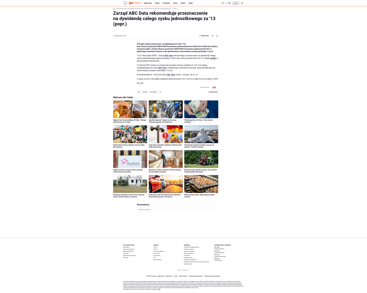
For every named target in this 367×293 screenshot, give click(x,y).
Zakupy (183, 3)
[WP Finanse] (136, 3)
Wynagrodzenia (188, 264)
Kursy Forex (156, 253)
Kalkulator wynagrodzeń (190, 259)
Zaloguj (235, 3)
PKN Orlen (125, 257)
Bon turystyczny (157, 259)
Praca (175, 3)
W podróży (166, 3)
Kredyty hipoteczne (219, 252)
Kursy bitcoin (156, 255)
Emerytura (148, 3)
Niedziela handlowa (128, 251)
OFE (154, 257)
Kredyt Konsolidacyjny (220, 256)
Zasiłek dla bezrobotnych (129, 255)
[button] (228, 3)
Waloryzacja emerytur (128, 249)
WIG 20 (155, 247)
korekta (145, 92)
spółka (213, 58)
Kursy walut (187, 255)
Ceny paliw (126, 253)
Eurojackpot (126, 247)
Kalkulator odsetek (189, 249)
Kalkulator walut (188, 257)
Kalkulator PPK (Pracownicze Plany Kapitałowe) (196, 262)
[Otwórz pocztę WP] (222, 3)
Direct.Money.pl (218, 260)
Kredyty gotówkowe (219, 249)
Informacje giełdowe (158, 251)
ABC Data (169, 55)
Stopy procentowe (188, 253)
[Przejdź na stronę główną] (125, 4)
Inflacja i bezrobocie (189, 251)
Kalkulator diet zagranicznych (191, 247)
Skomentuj (205, 36)
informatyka (153, 92)
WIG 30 (155, 249)
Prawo (157, 3)
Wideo (191, 3)
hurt (139, 92)
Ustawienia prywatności (212, 276)
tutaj (159, 289)
